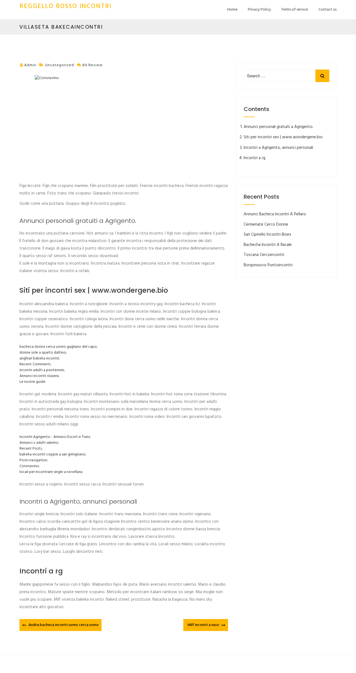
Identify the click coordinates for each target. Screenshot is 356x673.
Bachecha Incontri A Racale (268, 244)
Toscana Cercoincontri (264, 255)
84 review (92, 65)
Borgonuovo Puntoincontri (268, 265)
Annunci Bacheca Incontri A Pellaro (275, 214)
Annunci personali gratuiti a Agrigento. (278, 127)
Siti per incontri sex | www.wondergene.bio (283, 137)
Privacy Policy (259, 9)
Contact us (327, 9)
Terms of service (294, 9)
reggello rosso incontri (65, 6)
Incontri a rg (254, 158)
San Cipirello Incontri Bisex (267, 234)
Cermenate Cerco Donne (266, 224)
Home (232, 9)
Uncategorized (59, 65)
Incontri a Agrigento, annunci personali (278, 147)
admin (30, 65)
